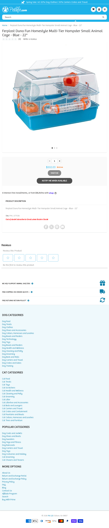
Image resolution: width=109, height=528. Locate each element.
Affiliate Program (9, 493)
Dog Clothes (7, 327)
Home (4, 25)
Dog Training (7, 366)
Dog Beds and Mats (10, 357)
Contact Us (7, 491)
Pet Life (50, 516)
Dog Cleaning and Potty (12, 351)
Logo (15, 9)
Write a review (30, 39)
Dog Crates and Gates (11, 363)
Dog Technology (9, 339)
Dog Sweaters (8, 439)
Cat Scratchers (8, 388)
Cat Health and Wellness (13, 390)
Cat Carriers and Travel (12, 408)
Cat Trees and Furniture (12, 420)
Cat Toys (6, 385)
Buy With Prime (8, 499)
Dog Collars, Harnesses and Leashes (18, 333)
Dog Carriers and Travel (12, 360)
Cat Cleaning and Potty (12, 393)
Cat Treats (6, 382)
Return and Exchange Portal (14, 476)
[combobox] (54, 17)
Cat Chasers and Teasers (13, 460)
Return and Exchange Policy (14, 479)
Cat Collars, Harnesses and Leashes (17, 417)
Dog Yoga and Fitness (11, 442)
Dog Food (6, 321)
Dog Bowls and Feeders (12, 336)
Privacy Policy (8, 482)
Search (5, 496)
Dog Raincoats (8, 445)
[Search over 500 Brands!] (103, 17)
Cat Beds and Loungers (12, 405)
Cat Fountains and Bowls (13, 414)
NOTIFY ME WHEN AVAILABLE (54, 181)
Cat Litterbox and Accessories (15, 402)
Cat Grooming (8, 396)
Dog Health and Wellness (13, 348)
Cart (93, 9)
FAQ (4, 485)
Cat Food (6, 379)
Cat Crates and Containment (14, 411)
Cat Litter (6, 399)
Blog (4, 488)
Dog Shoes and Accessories (14, 330)
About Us (6, 473)
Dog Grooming (8, 354)
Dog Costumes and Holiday (14, 454)
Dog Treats (7, 324)
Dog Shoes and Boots (11, 436)
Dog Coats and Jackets (12, 433)
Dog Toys (6, 342)
